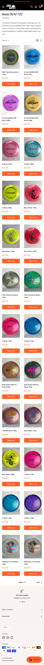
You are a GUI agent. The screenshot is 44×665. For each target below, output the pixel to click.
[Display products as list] (41, 40)
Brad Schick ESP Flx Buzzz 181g (9, 386)
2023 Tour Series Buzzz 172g (10, 73)
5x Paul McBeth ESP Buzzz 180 (31, 73)
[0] (40, 6)
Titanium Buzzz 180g (9, 430)
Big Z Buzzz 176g (30, 208)
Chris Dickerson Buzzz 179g (10, 296)
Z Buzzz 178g (7, 341)
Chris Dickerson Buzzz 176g (32, 296)
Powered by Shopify (8, 660)
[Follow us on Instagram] (7, 637)
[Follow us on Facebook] (3, 637)
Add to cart (11, 84)
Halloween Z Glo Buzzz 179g (10, 563)
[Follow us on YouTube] (11, 637)
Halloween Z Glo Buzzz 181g (32, 563)
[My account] (36, 7)
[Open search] (31, 7)
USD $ (5, 627)
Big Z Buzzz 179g (30, 251)
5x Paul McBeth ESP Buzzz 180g (9, 119)
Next (38, 582)
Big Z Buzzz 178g (8, 251)
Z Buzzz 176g (7, 164)
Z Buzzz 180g (29, 164)
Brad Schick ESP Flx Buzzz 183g (31, 386)
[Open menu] (3, 7)
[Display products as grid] (37, 40)
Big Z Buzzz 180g (8, 474)
